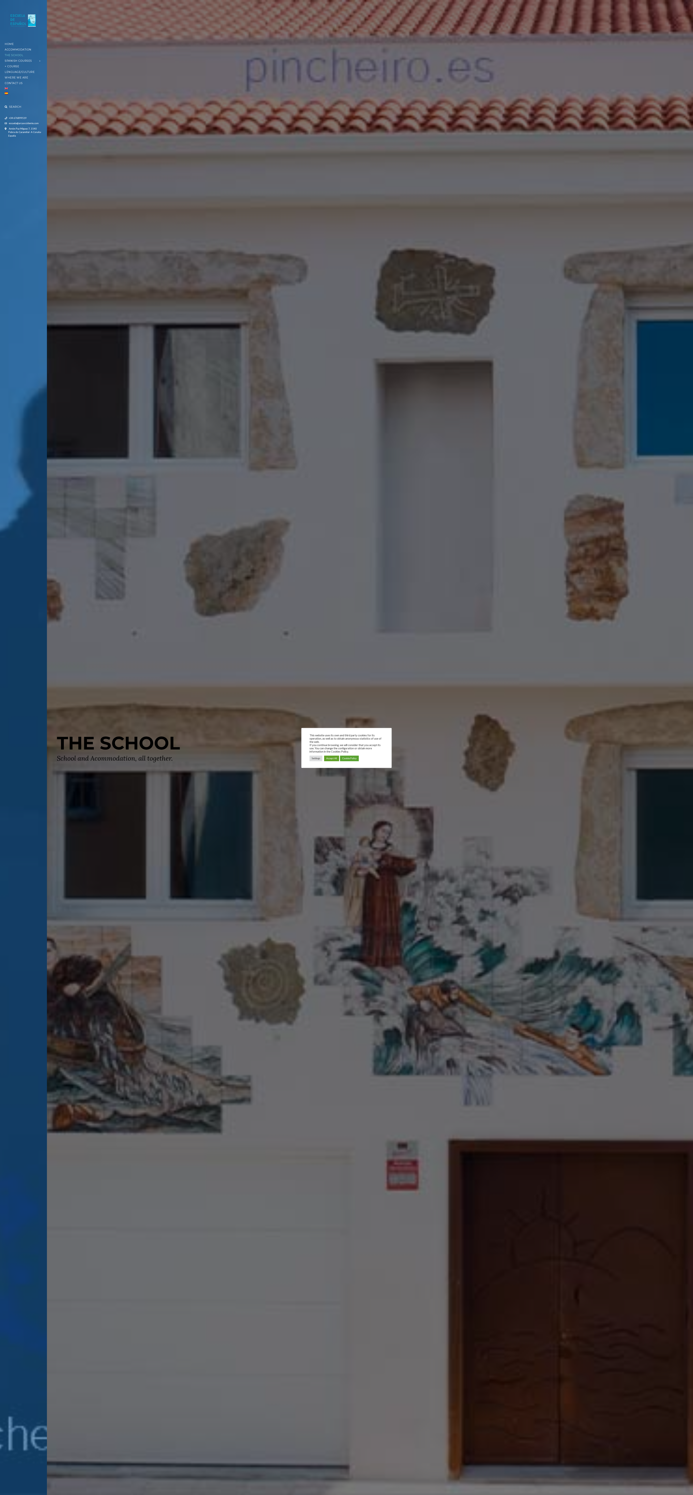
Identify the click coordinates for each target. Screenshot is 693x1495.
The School (14, 55)
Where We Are (16, 77)
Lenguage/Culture (20, 72)
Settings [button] (316, 758)
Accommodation (18, 49)
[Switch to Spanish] (23, 93)
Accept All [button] (331, 758)
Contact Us (14, 83)
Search (15, 106)
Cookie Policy (349, 758)
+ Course (12, 66)
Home (9, 44)
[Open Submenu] (40, 60)
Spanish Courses (18, 60)
